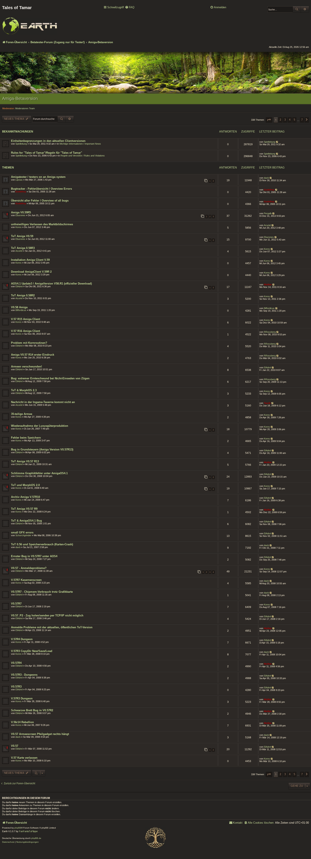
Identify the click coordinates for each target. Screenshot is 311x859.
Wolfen (268, 284)
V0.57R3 (16, 686)
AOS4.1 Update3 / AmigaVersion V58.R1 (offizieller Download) (51, 283)
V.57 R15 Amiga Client (25, 319)
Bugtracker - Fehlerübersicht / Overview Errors (41, 188)
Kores (18, 227)
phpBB (17, 828)
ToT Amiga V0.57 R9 (24, 508)
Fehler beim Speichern (26, 437)
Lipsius (19, 179)
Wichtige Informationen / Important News (80, 143)
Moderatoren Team (25, 108)
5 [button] (294, 119)
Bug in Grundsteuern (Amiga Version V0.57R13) (42, 449)
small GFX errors (22, 532)
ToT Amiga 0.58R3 (23, 248)
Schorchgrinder (23, 535)
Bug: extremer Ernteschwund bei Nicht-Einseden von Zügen (50, 378)
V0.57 (14, 745)
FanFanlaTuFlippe (28, 831)
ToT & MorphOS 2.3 (24, 390)
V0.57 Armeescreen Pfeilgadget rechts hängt (40, 734)
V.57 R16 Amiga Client (25, 331)
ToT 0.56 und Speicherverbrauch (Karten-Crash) (42, 544)
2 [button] (280, 119)
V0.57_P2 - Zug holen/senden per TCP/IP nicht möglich (47, 615)
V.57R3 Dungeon (22, 698)
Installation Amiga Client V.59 (30, 259)
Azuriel (267, 225)
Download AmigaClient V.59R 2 (31, 271)
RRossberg (270, 332)
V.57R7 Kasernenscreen (26, 579)
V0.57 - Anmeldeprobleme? (29, 568)
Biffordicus (20, 310)
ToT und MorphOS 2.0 (25, 485)
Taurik (267, 403)
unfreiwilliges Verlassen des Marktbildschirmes (42, 224)
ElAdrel (19, 286)
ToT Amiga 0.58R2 (23, 295)
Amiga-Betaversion (20, 98)
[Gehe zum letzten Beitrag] (277, 142)
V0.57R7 (16, 603)
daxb (266, 178)
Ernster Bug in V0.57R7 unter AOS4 (34, 556)
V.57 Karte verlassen (24, 757)
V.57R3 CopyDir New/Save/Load (31, 651)
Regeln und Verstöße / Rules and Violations (83, 155)
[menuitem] (129, 7)
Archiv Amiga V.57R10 (25, 497)
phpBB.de (36, 838)
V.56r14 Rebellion (22, 722)
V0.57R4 (16, 662)
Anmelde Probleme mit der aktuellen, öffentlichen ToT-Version (51, 627)
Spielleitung (21, 143)
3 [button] (285, 119)
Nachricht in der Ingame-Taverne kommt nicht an (43, 402)
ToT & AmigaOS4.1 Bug (26, 520)
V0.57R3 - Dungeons (24, 674)
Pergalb (268, 213)
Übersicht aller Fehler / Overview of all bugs (40, 200)
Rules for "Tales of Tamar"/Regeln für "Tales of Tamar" (46, 152)
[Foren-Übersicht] (29, 23)
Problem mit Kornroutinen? (29, 342)
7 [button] (302, 119)
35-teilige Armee (21, 414)
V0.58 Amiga (19, 307)
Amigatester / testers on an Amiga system (38, 176)
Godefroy (20, 191)
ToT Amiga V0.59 (22, 236)
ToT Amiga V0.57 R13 (25, 461)
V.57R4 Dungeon (22, 639)
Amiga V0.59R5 (21, 212)
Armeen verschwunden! (26, 366)
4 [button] (289, 119)
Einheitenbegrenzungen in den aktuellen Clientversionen (48, 140)
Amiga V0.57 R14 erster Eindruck (32, 354)
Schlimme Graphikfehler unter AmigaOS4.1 (39, 473)
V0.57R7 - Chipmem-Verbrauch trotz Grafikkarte (42, 591)
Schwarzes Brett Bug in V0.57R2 (32, 710)
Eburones (20, 215)
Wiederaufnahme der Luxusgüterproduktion (39, 425)
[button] (269, 120)
